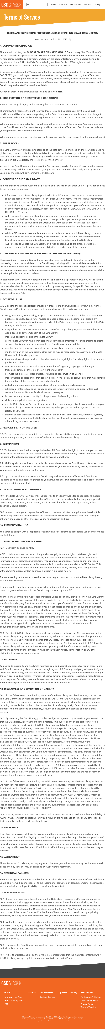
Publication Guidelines (91, 997)
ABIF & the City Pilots (14, 1001)
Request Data (75, 4)
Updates (87, 4)
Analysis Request (47, 997)
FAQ (6, 1004)
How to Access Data (13, 997)
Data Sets (63, 4)
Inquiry (97, 4)
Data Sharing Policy (89, 1001)
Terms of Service (88, 1007)
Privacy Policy (87, 1004)
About (53, 4)
